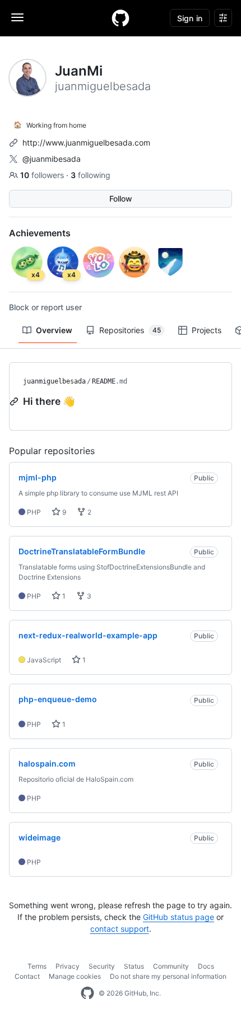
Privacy (67, 966)
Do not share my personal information (168, 976)
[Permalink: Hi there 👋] (15, 401)
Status (134, 966)
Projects (206, 330)
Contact (27, 976)
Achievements (40, 233)
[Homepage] (120, 18)
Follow (120, 198)
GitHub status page (178, 917)
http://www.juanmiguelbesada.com (86, 142)
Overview (54, 330)
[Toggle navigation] (17, 17)
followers (43, 175)
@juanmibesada (51, 159)
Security (102, 966)
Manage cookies (75, 976)
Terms (37, 966)
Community (171, 966)
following (90, 175)
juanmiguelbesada (54, 381)
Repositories (130, 330)
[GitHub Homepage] (87, 993)
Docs (206, 966)
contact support (119, 928)
